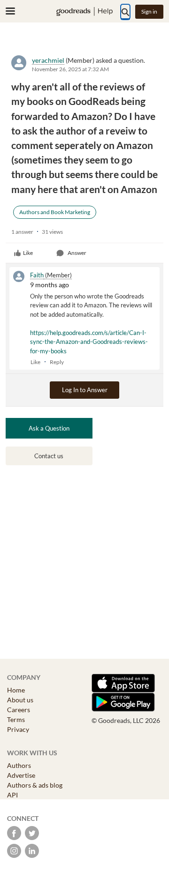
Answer (77, 252)
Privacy (18, 729)
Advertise (21, 775)
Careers (18, 710)
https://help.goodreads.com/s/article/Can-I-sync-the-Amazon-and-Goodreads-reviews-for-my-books (89, 342)
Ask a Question (49, 428)
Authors (19, 765)
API (12, 795)
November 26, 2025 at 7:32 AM (70, 69)
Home (16, 690)
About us (20, 700)
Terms (16, 719)
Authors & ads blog (34, 785)
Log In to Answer (85, 390)
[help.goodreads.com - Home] (84, 11)
